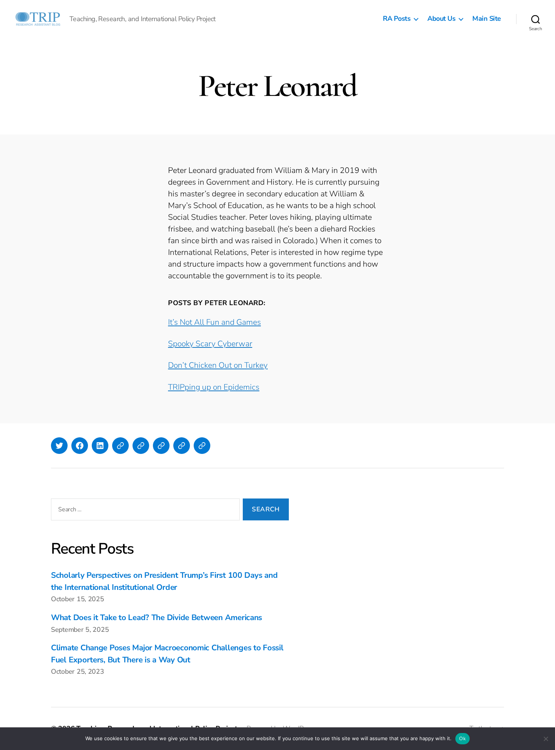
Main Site (486, 19)
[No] (545, 738)
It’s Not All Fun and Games (214, 322)
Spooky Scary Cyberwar (210, 343)
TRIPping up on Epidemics (213, 387)
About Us (441, 19)
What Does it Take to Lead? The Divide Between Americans (156, 617)
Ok (462, 738)
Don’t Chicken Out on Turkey (218, 365)
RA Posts (396, 19)
